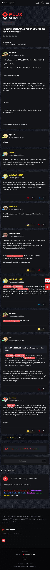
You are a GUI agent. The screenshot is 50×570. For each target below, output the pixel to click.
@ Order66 (7, 286)
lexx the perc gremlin (35, 348)
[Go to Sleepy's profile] (5, 154)
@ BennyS (11, 405)
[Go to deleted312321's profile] (5, 176)
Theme (24, 552)
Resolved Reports (20, 44)
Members (14, 495)
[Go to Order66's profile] (5, 208)
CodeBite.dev (30, 554)
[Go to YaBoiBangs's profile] (5, 235)
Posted (16, 55)
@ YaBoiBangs (17, 286)
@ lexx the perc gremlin (14, 256)
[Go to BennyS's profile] (5, 54)
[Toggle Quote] (6, 348)
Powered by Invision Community (25, 566)
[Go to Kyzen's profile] (5, 136)
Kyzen (12, 135)
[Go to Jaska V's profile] (5, 399)
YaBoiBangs (14, 233)
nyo (11, 338)
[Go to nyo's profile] (5, 339)
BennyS (8, 42)
